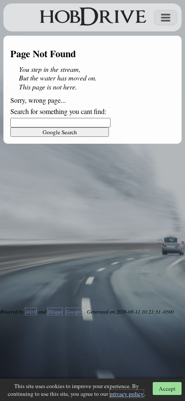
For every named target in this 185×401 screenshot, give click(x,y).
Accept (167, 388)
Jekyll (31, 311)
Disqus (55, 311)
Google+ (75, 311)
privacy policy (127, 394)
